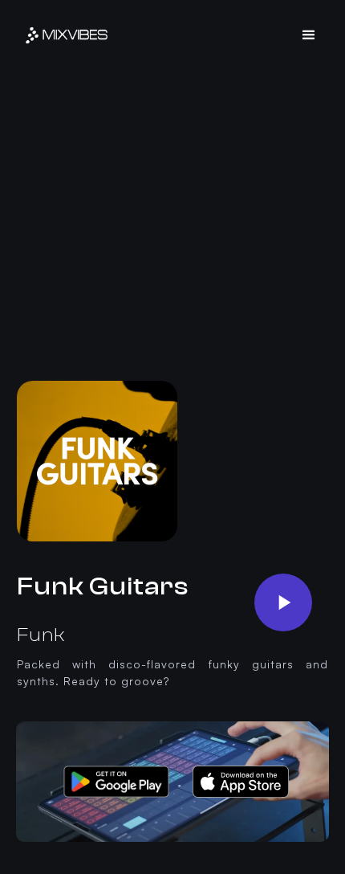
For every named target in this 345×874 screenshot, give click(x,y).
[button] (309, 35)
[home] (66, 35)
